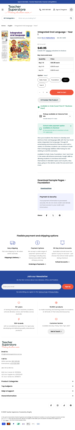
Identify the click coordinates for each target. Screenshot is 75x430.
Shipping (48, 51)
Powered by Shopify (25, 412)
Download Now (46, 188)
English (10, 26)
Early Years (43, 80)
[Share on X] (53, 215)
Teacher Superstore (12, 412)
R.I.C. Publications (48, 38)
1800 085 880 (16, 361)
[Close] (71, 126)
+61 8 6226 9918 (14, 363)
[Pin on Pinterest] (59, 215)
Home (3, 26)
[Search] (71, 18)
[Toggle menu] (2, 10)
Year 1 (66, 80)
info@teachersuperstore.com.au (11, 354)
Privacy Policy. (54, 292)
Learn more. (49, 132)
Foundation (55, 80)
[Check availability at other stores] (70, 116)
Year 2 (42, 85)
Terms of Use (43, 292)
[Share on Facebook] (46, 215)
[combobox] (37, 18)
